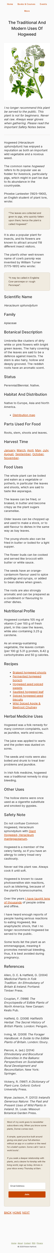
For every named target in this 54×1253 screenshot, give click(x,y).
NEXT (26, 1212)
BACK (8, 1212)
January (9, 450)
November (11, 458)
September (23, 454)
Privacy (40, 1243)
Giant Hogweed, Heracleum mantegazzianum (20, 835)
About (20, 1243)
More (27, 11)
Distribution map (24, 415)
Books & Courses (26, 4)
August (9, 454)
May (38, 450)
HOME (17, 1212)
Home (10, 4)
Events (43, 4)
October (37, 454)
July (45, 450)
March (21, 450)
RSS (33, 1243)
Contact (27, 1243)
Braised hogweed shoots (29, 672)
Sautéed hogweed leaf (28, 692)
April (30, 450)
